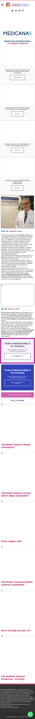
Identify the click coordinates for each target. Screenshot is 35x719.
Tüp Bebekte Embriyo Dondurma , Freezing (13, 677)
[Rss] (17, 714)
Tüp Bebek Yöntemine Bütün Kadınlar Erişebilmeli (17, 583)
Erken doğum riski (11, 541)
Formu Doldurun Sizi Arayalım (18, 356)
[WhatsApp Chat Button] (30, 714)
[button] (3, 19)
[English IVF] (16, 10)
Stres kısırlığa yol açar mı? (16, 630)
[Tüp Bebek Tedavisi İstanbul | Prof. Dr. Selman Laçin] (17, 4)
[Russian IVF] (12, 10)
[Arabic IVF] (19, 10)
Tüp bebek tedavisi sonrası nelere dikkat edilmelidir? (16, 494)
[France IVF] (23, 10)
